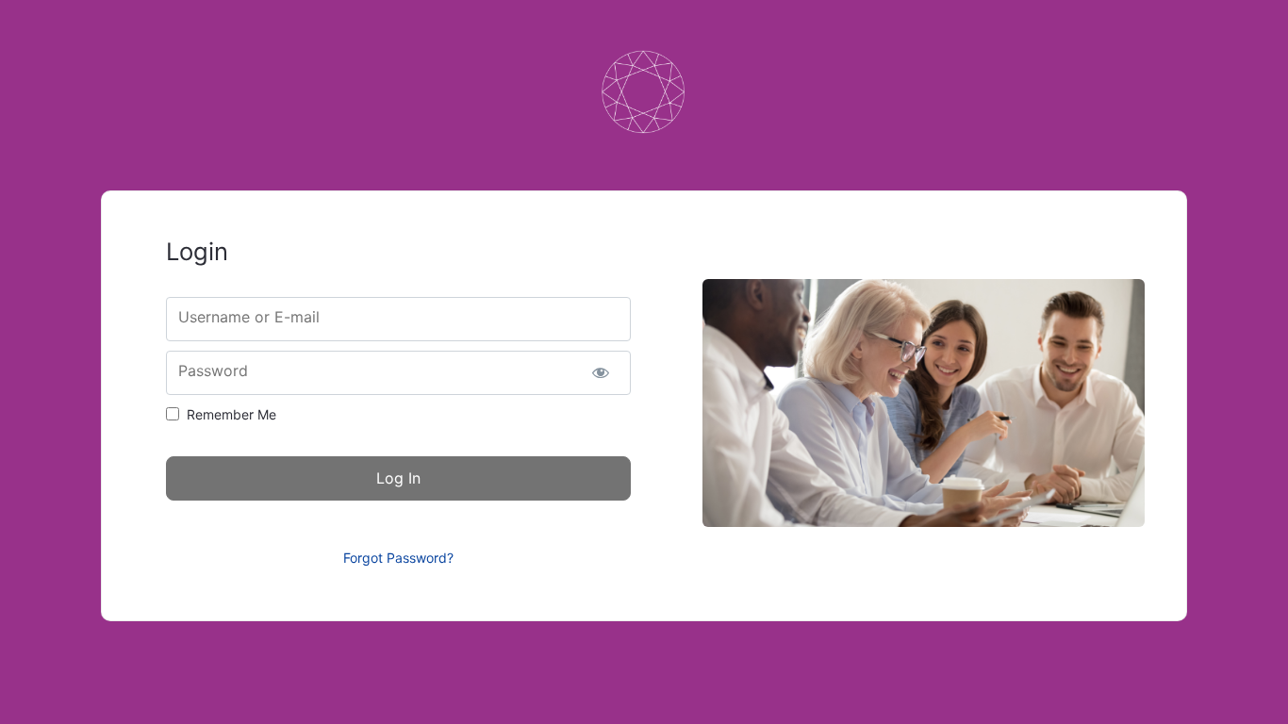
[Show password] (600, 373)
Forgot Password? (398, 558)
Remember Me (231, 414)
